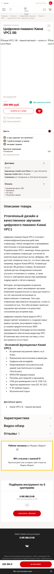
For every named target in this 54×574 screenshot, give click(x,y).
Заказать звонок (41, 3)
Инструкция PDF (9, 97)
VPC (3, 18)
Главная (4, 16)
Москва (6, 3)
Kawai (41, 16)
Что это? (37, 571)
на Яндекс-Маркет (36, 445)
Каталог (14, 16)
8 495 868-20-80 (27, 496)
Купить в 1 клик (19, 111)
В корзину (36, 564)
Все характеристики (11, 155)
